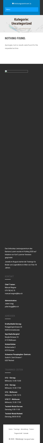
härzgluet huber (29, 439)
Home (14, 28)
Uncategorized (25, 28)
